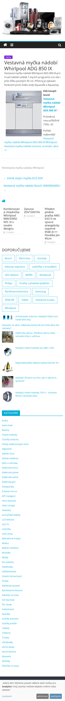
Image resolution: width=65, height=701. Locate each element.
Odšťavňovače (9, 571)
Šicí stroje (7, 604)
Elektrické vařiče (10, 477)
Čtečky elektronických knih (15, 444)
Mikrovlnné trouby (11, 538)
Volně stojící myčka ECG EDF (23, 178)
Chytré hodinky (9, 434)
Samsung (40, 291)
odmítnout (42, 696)
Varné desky (8, 646)
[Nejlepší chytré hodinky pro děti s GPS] (7, 353)
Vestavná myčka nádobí (18, 167)
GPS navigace (8, 496)
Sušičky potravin (10, 618)
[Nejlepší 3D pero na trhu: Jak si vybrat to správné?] (7, 383)
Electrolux (24, 258)
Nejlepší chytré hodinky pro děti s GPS (34, 347)
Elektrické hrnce (10, 467)
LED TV (5, 524)
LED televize (11, 275)
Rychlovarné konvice (12, 590)
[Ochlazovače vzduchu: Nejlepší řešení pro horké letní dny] (7, 319)
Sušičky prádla (9, 623)
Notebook (45, 275)
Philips (8, 283)
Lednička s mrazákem (44, 266)
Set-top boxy (8, 599)
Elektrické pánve (10, 472)
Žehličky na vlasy (10, 665)
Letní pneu (7, 533)
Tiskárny (6, 632)
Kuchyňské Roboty (11, 514)
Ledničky (6, 529)
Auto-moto (7, 425)
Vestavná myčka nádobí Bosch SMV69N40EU (31, 188)
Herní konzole (9, 500)
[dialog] (32, 690)
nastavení (7, 696)
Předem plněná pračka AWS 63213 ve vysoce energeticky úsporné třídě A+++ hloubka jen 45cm (52, 223)
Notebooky (7, 566)
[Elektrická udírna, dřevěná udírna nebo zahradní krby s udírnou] (7, 338)
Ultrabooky (7, 642)
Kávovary (6, 510)
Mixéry (5, 543)
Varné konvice (9, 651)
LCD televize (8, 519)
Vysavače (6, 656)
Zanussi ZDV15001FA (32, 210)
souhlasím (55, 696)
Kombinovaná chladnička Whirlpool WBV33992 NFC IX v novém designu (11, 218)
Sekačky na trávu (10, 595)
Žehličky (6, 661)
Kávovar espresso (15, 266)
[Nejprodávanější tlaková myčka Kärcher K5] (7, 368)
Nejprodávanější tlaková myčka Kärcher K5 (36, 362)
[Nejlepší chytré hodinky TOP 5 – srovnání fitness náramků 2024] (7, 398)
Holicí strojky (8, 505)
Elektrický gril (8, 481)
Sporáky (6, 613)
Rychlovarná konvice (16, 291)
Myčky (8, 57)
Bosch (8, 258)
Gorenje (42, 258)
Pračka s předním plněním (34, 283)
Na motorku (8, 562)
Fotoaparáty (8, 486)
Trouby (5, 637)
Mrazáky (6, 552)
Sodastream (8, 609)
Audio (5, 420)
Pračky (5, 580)
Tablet (24, 300)
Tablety (5, 628)
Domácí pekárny (10, 458)
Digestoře (7, 448)
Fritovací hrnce (9, 491)
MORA (29, 275)
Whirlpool (38, 167)
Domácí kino (8, 453)
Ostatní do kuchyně (12, 576)
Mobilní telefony (10, 547)
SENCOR (9, 300)
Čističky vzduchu (10, 439)
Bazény (5, 430)
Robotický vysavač (11, 585)
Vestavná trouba (45, 300)
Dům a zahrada (10, 463)
